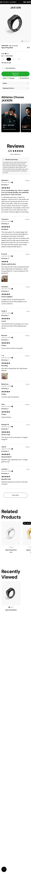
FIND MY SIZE (7, 62)
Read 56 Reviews (13, 45)
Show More (15, 495)
